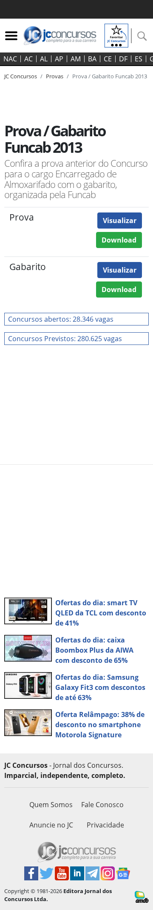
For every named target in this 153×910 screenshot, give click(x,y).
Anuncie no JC (51, 825)
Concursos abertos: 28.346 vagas (60, 319)
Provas (54, 76)
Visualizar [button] (119, 220)
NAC (10, 58)
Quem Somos (51, 804)
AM (76, 58)
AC (28, 58)
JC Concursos (20, 76)
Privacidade (105, 825)
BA (92, 58)
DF (123, 58)
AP (59, 58)
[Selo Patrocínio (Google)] (116, 34)
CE (108, 58)
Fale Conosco (102, 804)
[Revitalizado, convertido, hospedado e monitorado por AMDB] (142, 896)
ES (138, 58)
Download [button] (119, 240)
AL (44, 58)
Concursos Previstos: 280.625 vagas (65, 338)
